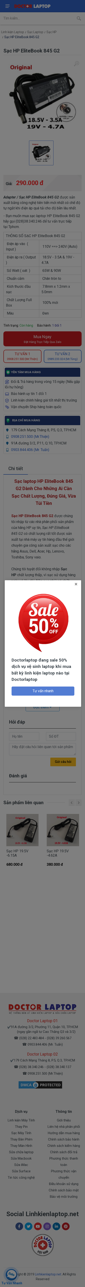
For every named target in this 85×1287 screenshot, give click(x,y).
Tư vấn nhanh (43, 691)
